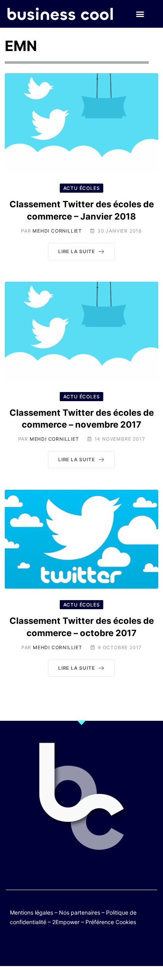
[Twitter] (43, 947)
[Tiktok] (89, 947)
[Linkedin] (120, 947)
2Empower (66, 922)
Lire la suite (76, 251)
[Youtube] (74, 947)
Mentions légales (31, 912)
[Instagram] (105, 947)
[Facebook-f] (58, 947)
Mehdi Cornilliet (57, 231)
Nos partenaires (79, 912)
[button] (140, 14)
